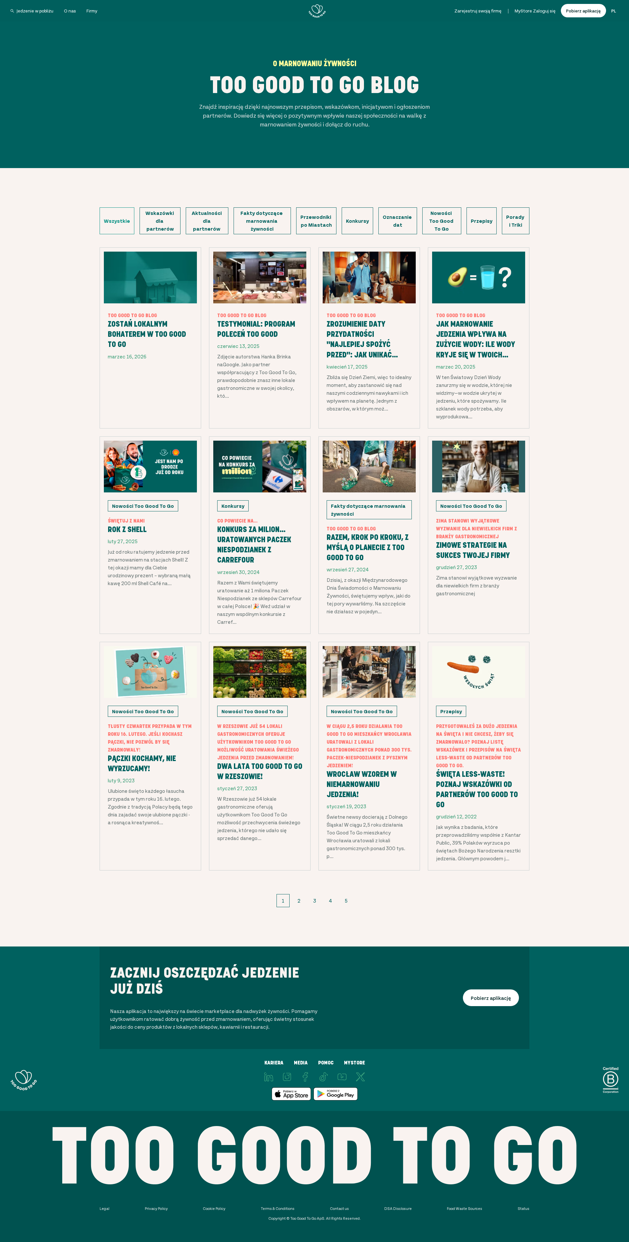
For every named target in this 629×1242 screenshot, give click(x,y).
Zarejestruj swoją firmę (478, 10)
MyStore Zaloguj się (535, 10)
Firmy (91, 10)
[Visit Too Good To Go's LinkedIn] (268, 1077)
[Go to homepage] (317, 10)
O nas (70, 10)
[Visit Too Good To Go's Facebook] (305, 1077)
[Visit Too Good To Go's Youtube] (342, 1077)
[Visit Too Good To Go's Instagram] (287, 1077)
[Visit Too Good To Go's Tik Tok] (323, 1077)
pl (613, 10)
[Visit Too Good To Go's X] (360, 1077)
